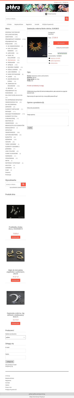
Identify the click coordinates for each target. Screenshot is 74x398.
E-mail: (7, 347)
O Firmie (7, 376)
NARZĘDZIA (8, 156)
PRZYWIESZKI (12, 60)
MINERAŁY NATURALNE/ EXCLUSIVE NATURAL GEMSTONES (12, 34)
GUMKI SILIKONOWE (11, 153)
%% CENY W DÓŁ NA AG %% (13, 95)
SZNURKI (8, 142)
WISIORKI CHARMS (13, 67)
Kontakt (7, 383)
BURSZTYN (8, 137)
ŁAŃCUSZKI (11, 53)
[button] (54, 58)
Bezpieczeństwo (9, 378)
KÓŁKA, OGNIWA (13, 69)
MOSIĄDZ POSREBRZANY (12, 114)
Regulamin (8, 380)
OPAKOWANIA (9, 158)
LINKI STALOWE (10, 151)
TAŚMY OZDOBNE (10, 144)
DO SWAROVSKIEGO (14, 46)
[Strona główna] (37, 7)
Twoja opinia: (31, 114)
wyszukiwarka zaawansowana (18, 187)
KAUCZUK (8, 165)
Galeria (7, 385)
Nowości (7, 172)
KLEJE (7, 170)
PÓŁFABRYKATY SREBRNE (13, 39)
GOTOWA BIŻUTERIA (11, 135)
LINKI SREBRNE (12, 72)
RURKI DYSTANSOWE (14, 74)
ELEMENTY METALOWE (12, 109)
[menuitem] (9, 24)
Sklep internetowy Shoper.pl (37, 397)
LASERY (10, 76)
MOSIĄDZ (8, 111)
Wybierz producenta (10, 334)
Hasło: (7, 354)
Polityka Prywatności (11, 389)
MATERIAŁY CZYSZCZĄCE (12, 163)
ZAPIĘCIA (10, 65)
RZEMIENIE (8, 139)
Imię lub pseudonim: (33, 108)
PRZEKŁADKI (11, 62)
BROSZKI (10, 88)
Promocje (8, 175)
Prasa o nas (8, 387)
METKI (7, 160)
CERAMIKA (8, 168)
